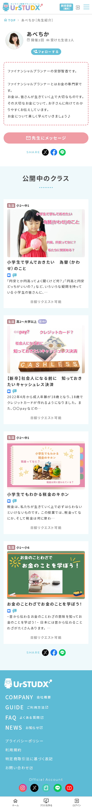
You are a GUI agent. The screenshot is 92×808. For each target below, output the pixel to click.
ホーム (15, 805)
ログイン (77, 805)
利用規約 (13, 749)
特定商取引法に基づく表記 (29, 758)
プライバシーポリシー (24, 740)
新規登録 (66, 7)
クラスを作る (46, 805)
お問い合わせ (17, 767)
